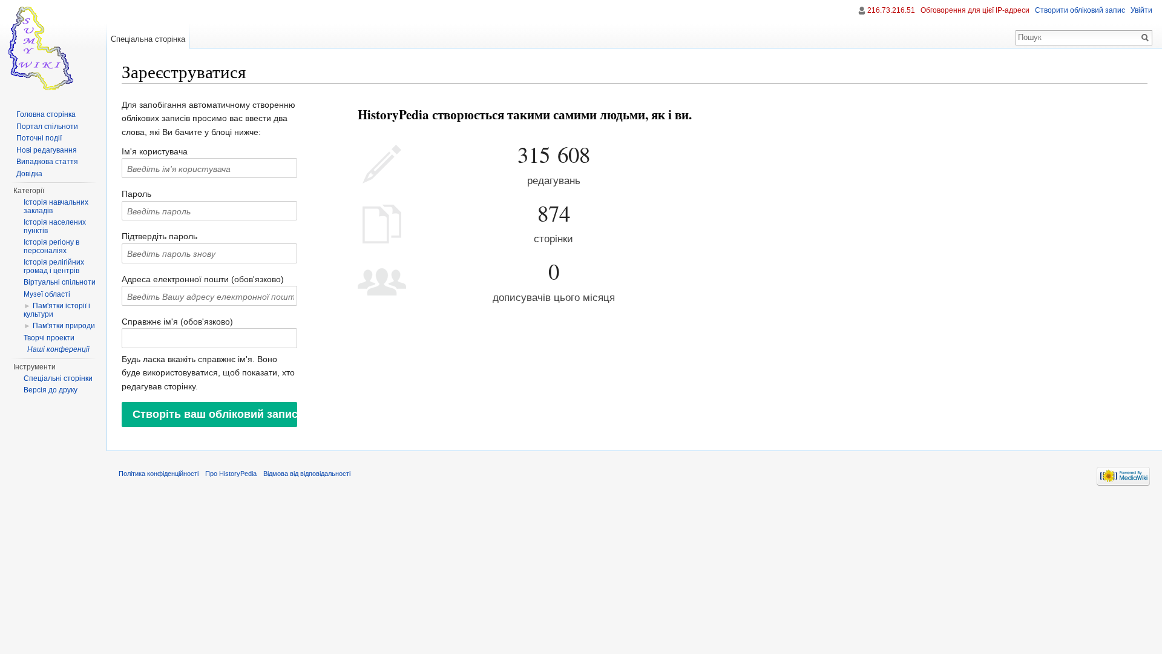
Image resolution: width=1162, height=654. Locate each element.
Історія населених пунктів (55, 226)
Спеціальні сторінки (58, 378)
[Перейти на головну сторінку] (53, 48)
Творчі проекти (49, 338)
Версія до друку (50, 390)
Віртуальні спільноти (60, 282)
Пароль (136, 194)
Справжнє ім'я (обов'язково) (177, 321)
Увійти (1141, 10)
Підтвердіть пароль (159, 236)
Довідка (29, 174)
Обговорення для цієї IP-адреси (975, 10)
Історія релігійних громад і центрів (54, 266)
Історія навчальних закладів (56, 206)
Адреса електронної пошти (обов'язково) (203, 279)
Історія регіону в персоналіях (51, 246)
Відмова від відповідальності (306, 473)
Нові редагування (46, 150)
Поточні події (39, 138)
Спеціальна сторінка (148, 39)
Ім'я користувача (155, 151)
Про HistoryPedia (231, 473)
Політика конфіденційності (159, 473)
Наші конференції (58, 349)
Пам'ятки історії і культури (57, 310)
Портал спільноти (47, 126)
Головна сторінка (46, 114)
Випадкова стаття (47, 161)
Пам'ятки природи (64, 326)
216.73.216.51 (891, 10)
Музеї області (47, 294)
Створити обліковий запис (1080, 10)
